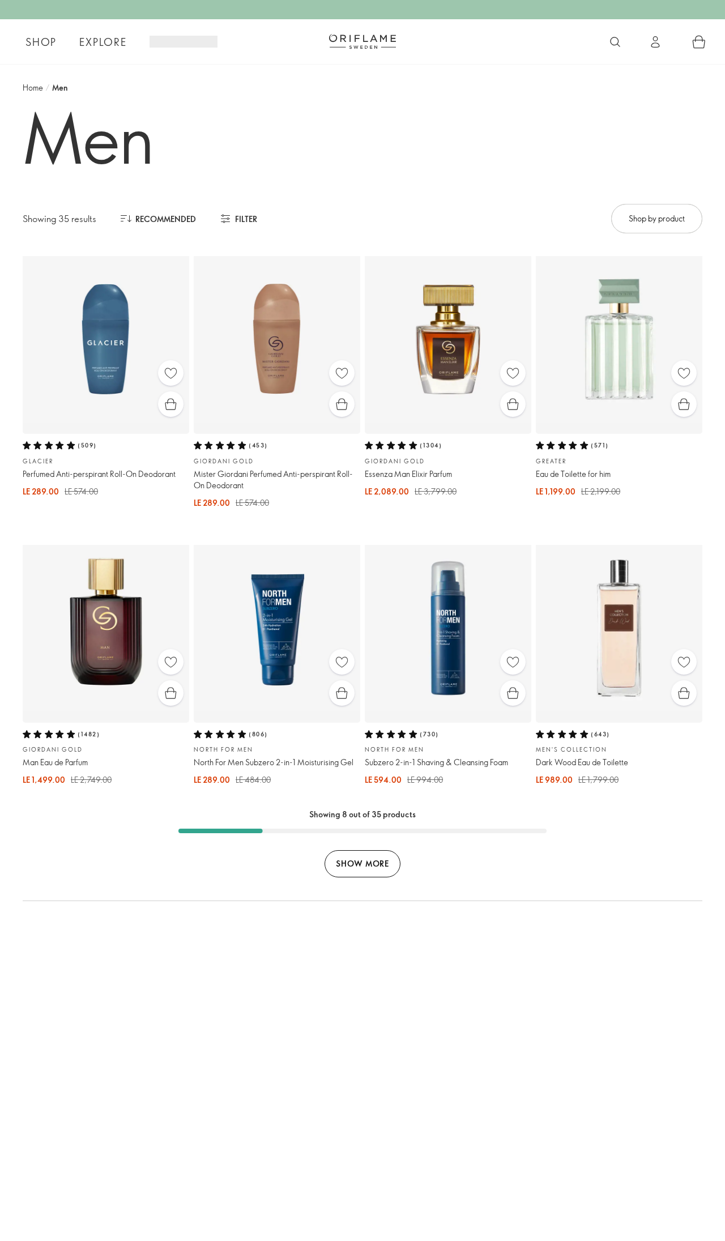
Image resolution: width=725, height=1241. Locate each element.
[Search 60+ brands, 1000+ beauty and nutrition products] (615, 41)
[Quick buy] (171, 404)
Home (33, 87)
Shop (41, 42)
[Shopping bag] (699, 42)
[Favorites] (171, 373)
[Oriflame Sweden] (362, 41)
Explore (103, 42)
